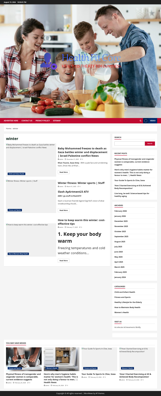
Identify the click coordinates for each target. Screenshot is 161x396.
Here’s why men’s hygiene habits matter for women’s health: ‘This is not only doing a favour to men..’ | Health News (133, 172)
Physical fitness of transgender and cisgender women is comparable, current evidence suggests (134, 162)
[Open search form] (140, 121)
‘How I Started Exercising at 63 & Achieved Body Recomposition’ (135, 375)
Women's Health (121, 312)
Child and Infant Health (16, 174)
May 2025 (118, 257)
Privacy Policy (43, 120)
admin (61, 159)
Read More (64, 172)
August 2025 (119, 241)
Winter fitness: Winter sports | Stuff (31, 196)
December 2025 (121, 221)
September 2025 (121, 236)
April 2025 (118, 262)
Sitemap (57, 120)
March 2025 (119, 267)
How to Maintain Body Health (18, 254)
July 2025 (118, 246)
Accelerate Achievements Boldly (127, 327)
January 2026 (120, 216)
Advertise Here (11, 120)
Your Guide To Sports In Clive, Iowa (129, 180)
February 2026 (120, 211)
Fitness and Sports (15, 210)
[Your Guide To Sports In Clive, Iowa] (99, 359)
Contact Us (26, 120)
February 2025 (120, 272)
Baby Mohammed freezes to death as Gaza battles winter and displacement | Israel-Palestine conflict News (31, 160)
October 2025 (120, 231)
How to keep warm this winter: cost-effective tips (31, 240)
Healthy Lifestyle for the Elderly (128, 302)
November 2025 (121, 226)
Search (117, 137)
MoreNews (88, 393)
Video (153, 120)
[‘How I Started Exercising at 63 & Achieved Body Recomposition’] (137, 359)
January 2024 (120, 277)
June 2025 (118, 252)
